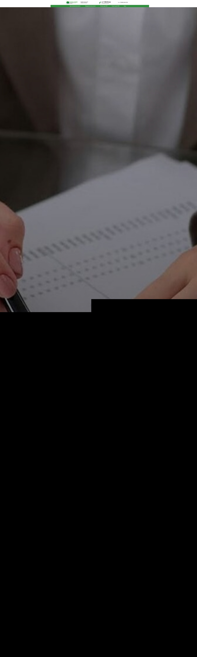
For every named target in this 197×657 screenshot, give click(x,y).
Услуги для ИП (103, 6)
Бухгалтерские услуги (75, 6)
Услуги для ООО (115, 6)
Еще (125, 6)
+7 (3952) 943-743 (123, 2)
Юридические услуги (90, 6)
